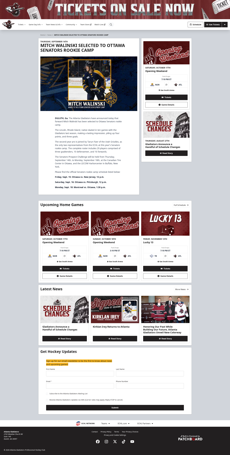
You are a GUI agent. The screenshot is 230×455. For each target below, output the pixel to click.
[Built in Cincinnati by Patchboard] (190, 437)
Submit (115, 407)
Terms (116, 432)
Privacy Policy (106, 432)
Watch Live (99, 24)
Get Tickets (214, 24)
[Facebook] (97, 441)
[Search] (111, 25)
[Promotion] (115, 9)
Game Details (167, 104)
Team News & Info (53, 24)
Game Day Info (35, 24)
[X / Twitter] (115, 441)
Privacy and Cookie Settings (115, 435)
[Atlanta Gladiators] (8, 24)
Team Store (84, 24)
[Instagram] (106, 441)
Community (70, 24)
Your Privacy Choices (130, 432)
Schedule (197, 24)
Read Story (167, 153)
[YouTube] (132, 441)
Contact (95, 432)
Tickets (20, 24)
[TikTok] (123, 441)
